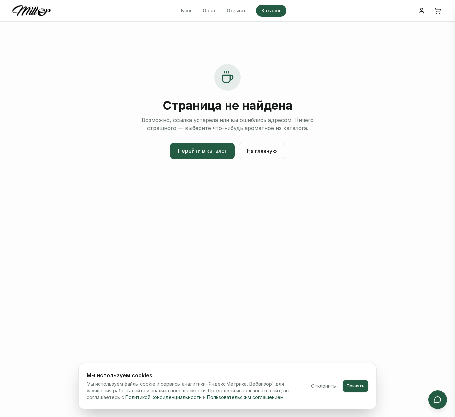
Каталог (271, 10)
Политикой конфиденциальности (163, 397)
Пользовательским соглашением (245, 397)
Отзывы (236, 10)
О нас (209, 10)
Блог (186, 10)
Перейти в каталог (202, 150)
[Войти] (421, 10)
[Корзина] (437, 10)
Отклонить (323, 386)
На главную (262, 151)
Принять (355, 385)
